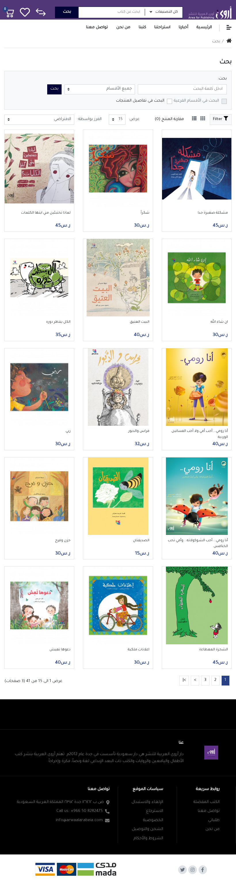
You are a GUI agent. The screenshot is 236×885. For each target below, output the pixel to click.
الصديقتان (141, 541)
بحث (67, 12)
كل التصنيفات (166, 12)
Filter (218, 119)
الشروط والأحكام (148, 838)
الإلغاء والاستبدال (147, 802)
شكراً (145, 213)
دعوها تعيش (60, 650)
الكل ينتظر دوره (58, 322)
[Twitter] (182, 869)
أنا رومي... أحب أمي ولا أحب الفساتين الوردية (200, 434)
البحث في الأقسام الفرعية (196, 101)
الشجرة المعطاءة (213, 650)
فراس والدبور (138, 431)
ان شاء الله (219, 322)
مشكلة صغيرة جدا (213, 213)
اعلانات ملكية (138, 650)
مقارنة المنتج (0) (169, 119)
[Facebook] (203, 869)
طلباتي (214, 820)
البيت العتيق (139, 322)
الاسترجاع (154, 811)
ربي (68, 431)
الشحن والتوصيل (147, 829)
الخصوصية (153, 820)
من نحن (212, 829)
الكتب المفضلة (206, 802)
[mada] (76, 869)
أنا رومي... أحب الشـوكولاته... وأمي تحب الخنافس (198, 543)
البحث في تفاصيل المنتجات (140, 101)
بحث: (222, 79)
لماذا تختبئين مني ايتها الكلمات (46, 213)
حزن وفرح (63, 541)
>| (184, 680)
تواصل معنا (209, 811)
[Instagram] (192, 869)
